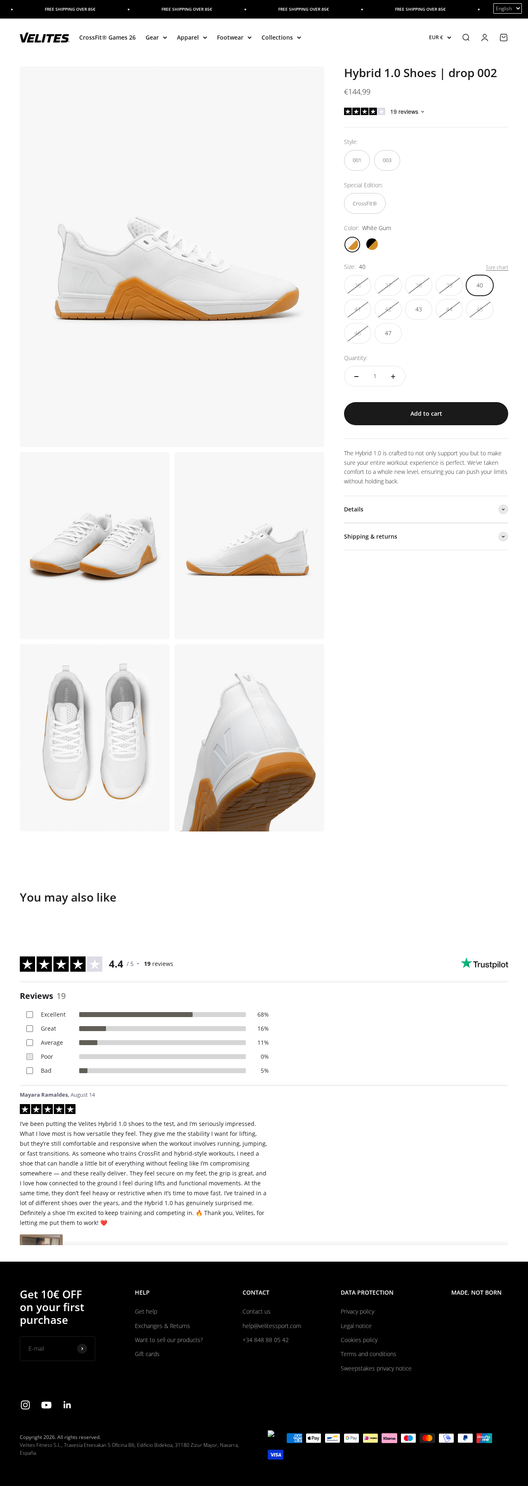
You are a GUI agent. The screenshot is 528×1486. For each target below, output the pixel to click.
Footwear (230, 37)
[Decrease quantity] (356, 376)
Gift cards (147, 1354)
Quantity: (355, 358)
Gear (152, 37)
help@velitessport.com (272, 1326)
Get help (146, 1311)
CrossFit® (365, 203)
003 (387, 160)
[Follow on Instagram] (25, 1405)
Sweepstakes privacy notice (376, 1368)
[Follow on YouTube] (46, 1405)
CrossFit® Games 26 (107, 37)
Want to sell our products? (169, 1340)
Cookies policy (359, 1340)
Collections (277, 37)
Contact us (257, 1311)
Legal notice (356, 1326)
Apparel (188, 37)
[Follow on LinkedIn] (67, 1405)
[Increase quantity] (393, 376)
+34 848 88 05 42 (266, 1340)
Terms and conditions (368, 1354)
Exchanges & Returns (162, 1326)
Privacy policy (357, 1311)
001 (357, 160)
